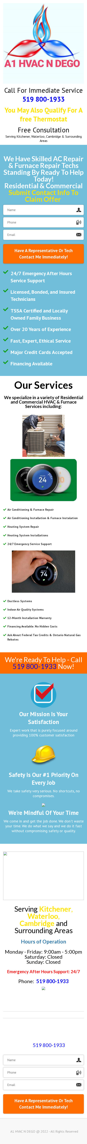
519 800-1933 (43, 99)
